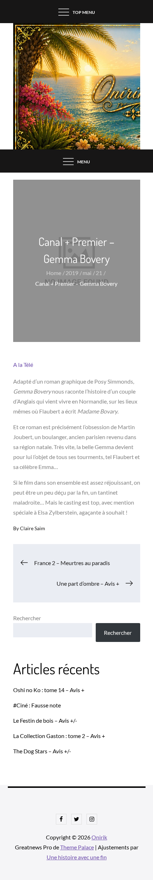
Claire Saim (32, 528)
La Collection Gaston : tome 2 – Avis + (59, 735)
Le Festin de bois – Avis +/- (45, 720)
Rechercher (27, 618)
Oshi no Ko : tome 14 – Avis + (48, 689)
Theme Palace (77, 847)
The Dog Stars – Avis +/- (42, 751)
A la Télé (23, 364)
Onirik (99, 837)
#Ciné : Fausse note (37, 705)
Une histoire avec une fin (77, 857)
